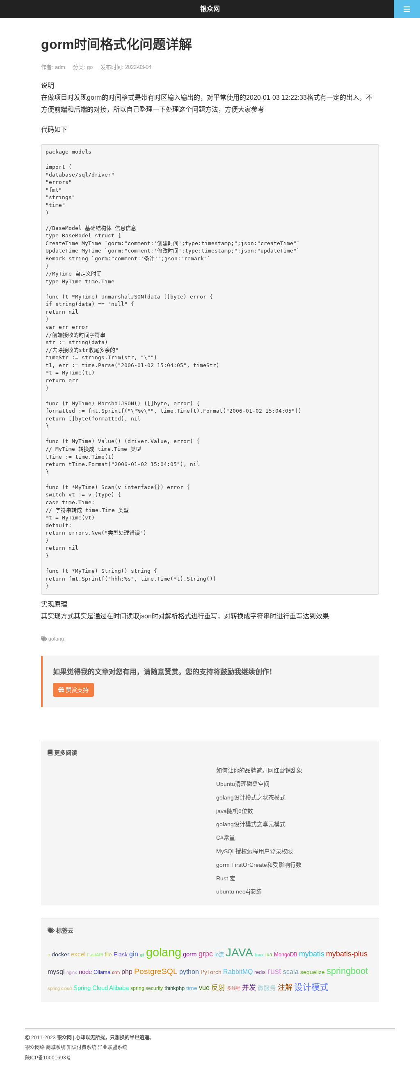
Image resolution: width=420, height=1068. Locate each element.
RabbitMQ (238, 971)
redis (260, 972)
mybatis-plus (347, 954)
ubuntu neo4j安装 (239, 891)
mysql (56, 971)
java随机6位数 (234, 811)
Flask (121, 954)
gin (133, 954)
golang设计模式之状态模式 (250, 797)
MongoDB (285, 954)
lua (268, 955)
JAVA (239, 952)
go (90, 67)
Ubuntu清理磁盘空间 (242, 784)
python (189, 971)
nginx (71, 972)
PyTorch (211, 972)
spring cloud (60, 988)
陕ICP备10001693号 (48, 1058)
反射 (218, 988)
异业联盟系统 (112, 1047)
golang (56, 639)
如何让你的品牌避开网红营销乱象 (259, 770)
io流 (219, 954)
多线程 (233, 988)
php (126, 971)
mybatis (311, 954)
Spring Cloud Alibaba (101, 988)
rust (274, 971)
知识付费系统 (81, 1047)
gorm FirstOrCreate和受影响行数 (258, 864)
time (191, 988)
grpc (206, 954)
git (142, 954)
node (85, 972)
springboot (347, 971)
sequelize (312, 972)
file (108, 954)
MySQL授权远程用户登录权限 (254, 851)
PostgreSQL (156, 971)
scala (291, 971)
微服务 (267, 988)
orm (116, 972)
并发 (249, 988)
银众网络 (35, 1047)
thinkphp (174, 988)
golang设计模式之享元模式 (250, 824)
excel (78, 954)
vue (204, 987)
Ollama (102, 972)
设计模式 (311, 987)
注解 (285, 987)
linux (259, 954)
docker (60, 954)
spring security (146, 988)
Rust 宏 (225, 878)
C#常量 (225, 837)
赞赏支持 (76, 690)
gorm (190, 954)
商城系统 (56, 1047)
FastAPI (95, 954)
